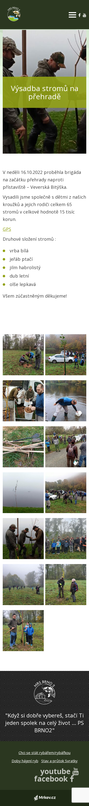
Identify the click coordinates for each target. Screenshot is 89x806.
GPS (7, 229)
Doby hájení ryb (25, 760)
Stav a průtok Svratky (59, 760)
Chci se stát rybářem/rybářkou (44, 752)
